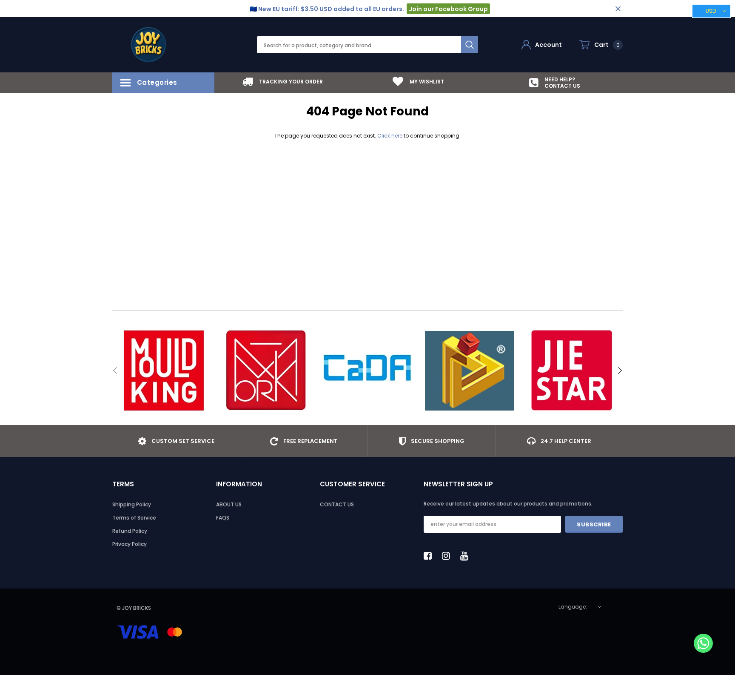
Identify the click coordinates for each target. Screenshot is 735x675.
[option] (282, 81)
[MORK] (265, 370)
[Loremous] (469, 370)
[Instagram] (448, 556)
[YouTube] (466, 556)
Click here (390, 135)
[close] (618, 9)
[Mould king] (163, 370)
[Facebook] (430, 556)
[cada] (367, 370)
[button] (703, 644)
